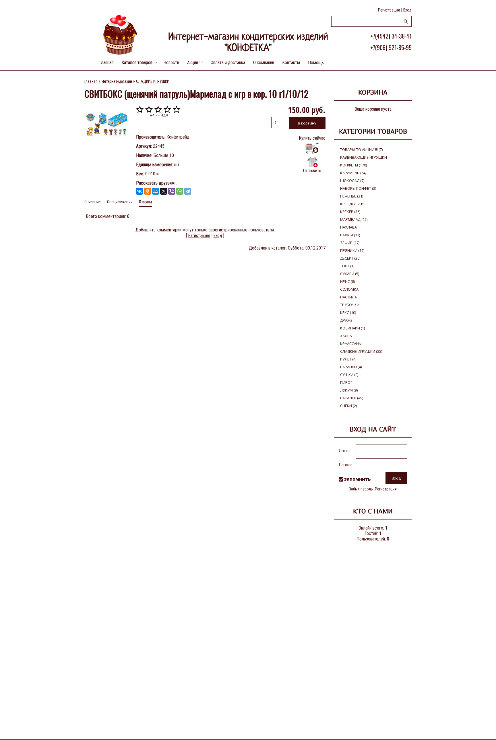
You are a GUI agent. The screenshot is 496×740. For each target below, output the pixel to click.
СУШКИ (349, 374)
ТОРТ (347, 266)
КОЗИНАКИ (352, 328)
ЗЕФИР (349, 242)
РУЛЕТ (348, 359)
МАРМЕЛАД (353, 219)
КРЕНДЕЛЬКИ (352, 203)
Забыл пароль (361, 489)
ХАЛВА (346, 335)
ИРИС (347, 281)
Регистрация (389, 10)
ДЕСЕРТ (350, 258)
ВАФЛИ (350, 234)
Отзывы (145, 202)
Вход (407, 10)
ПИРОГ (346, 382)
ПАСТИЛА (348, 297)
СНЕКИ (348, 405)
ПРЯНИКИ (352, 250)
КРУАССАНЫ (351, 343)
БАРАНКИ (351, 366)
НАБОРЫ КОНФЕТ (358, 188)
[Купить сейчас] (312, 148)
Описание (92, 202)
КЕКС (348, 312)
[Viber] (171, 191)
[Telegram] (187, 191)
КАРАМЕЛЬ (353, 172)
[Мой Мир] (155, 191)
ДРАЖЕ (346, 320)
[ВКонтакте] (139, 191)
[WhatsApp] (179, 191)
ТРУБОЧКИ (349, 304)
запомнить (357, 479)
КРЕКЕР (350, 211)
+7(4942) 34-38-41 (391, 36)
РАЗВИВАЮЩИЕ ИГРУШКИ (363, 157)
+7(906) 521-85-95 (391, 47)
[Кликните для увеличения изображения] (105, 124)
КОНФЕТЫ (353, 165)
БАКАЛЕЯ (351, 397)
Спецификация (120, 202)
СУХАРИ (349, 273)
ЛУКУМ (349, 390)
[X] (163, 191)
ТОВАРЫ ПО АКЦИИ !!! (361, 149)
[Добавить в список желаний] (312, 162)
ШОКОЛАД (352, 180)
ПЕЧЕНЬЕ (351, 196)
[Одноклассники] (147, 191)
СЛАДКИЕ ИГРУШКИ (361, 351)
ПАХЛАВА (348, 227)
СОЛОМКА (349, 289)
